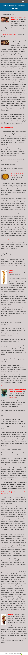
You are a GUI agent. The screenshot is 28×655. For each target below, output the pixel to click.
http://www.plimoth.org (16, 265)
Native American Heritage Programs (14, 7)
